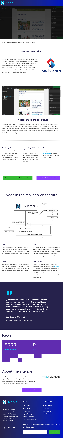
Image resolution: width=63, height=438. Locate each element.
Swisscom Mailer (30, 42)
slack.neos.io (47, 411)
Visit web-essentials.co (31, 390)
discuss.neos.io (47, 405)
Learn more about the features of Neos (17, 178)
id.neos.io (46, 408)
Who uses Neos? (11, 42)
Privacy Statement (28, 416)
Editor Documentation (30, 419)
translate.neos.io (48, 414)
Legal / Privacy (27, 414)
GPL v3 (9, 414)
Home (3, 42)
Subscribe (54, 432)
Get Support (26, 408)
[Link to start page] (7, 3)
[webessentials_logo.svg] (51, 377)
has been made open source (51, 152)
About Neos (26, 405)
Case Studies (20, 42)
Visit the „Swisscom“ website (48, 178)
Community (26, 411)
